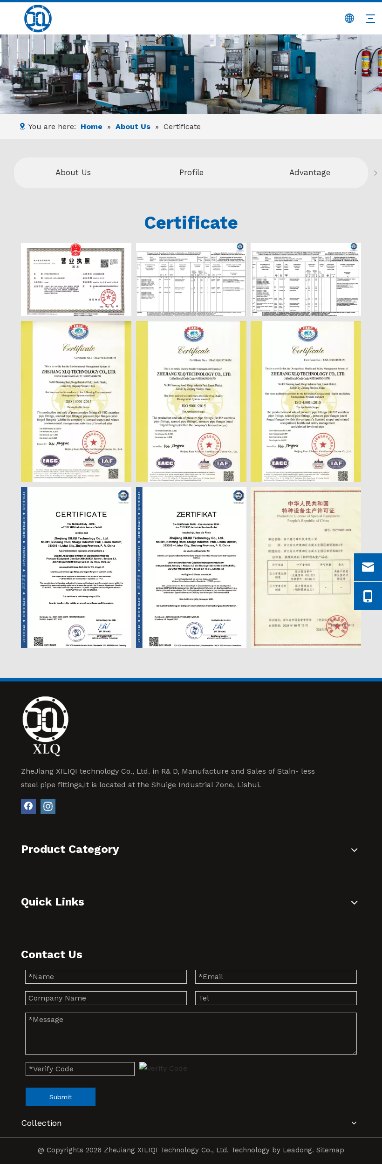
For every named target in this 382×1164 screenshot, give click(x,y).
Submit (60, 1097)
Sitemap (330, 1150)
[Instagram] (48, 806)
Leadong (297, 1150)
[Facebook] (28, 806)
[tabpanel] (73, 173)
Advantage (309, 172)
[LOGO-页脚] (45, 725)
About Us (73, 172)
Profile (191, 172)
